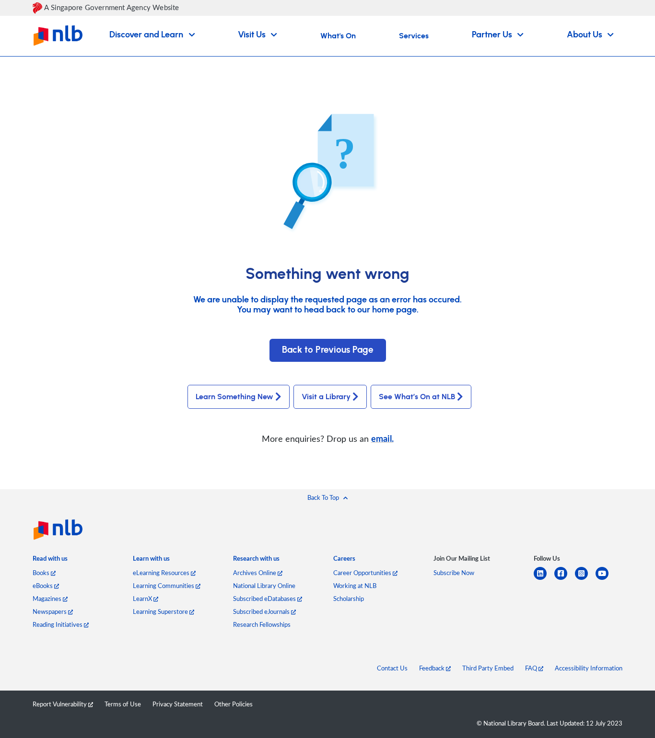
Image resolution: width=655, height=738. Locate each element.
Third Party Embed (488, 668)
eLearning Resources (162, 572)
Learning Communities (164, 585)
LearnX (143, 598)
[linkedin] (544, 579)
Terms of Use (123, 704)
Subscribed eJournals (262, 611)
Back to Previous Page (328, 350)
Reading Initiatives (58, 624)
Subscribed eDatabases (265, 598)
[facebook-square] (564, 579)
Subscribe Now (453, 572)
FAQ (531, 668)
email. (382, 438)
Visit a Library (326, 397)
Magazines (48, 598)
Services (414, 36)
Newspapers (50, 611)
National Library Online (264, 585)
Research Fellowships (262, 624)
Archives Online (255, 572)
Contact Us (392, 668)
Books (42, 572)
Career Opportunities (363, 572)
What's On (338, 36)
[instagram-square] (585, 579)
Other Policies (233, 704)
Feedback (432, 668)
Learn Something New (234, 397)
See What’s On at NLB (417, 397)
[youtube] (606, 579)
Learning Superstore (161, 611)
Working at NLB (354, 585)
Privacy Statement (177, 704)
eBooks (43, 585)
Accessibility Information (588, 668)
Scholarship (348, 598)
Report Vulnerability (60, 704)
